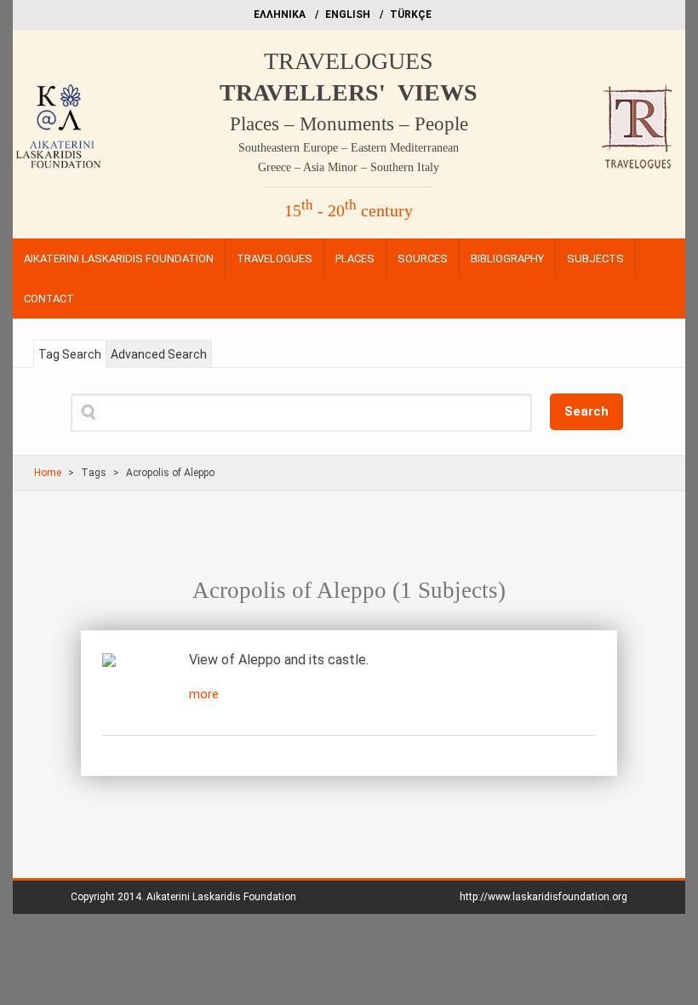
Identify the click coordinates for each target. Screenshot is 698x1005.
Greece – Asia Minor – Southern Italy (348, 167)
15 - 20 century (348, 210)
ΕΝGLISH (347, 14)
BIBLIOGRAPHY (507, 258)
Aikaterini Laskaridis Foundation (221, 897)
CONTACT (49, 298)
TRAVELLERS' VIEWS (349, 92)
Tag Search (69, 354)
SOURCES (423, 258)
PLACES (355, 258)
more (204, 694)
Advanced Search (159, 354)
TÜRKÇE (411, 14)
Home (47, 473)
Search (586, 411)
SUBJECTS (595, 258)
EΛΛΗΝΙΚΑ (280, 14)
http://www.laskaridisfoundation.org (543, 897)
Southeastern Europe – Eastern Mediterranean (348, 147)
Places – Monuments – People (349, 124)
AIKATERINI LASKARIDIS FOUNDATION (119, 258)
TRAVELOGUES (348, 61)
